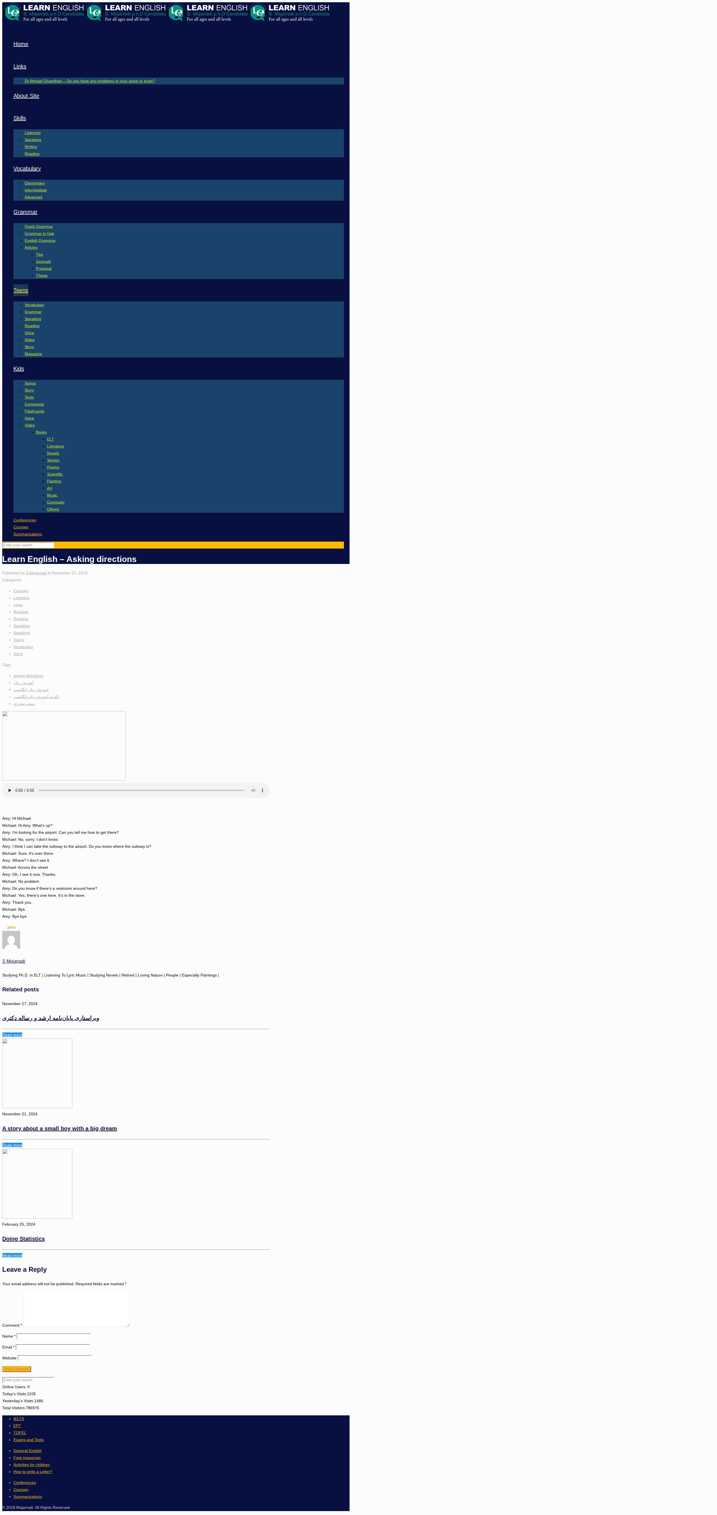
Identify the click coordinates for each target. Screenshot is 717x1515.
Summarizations (27, 534)
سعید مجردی (24, 703)
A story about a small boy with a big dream (59, 1128)
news (18, 605)
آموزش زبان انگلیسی (30, 689)
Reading (20, 612)
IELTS (18, 1418)
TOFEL (19, 1432)
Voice (18, 654)
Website (9, 1358)
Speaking (21, 626)
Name (8, 1336)
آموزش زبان (23, 682)
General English (27, 1450)
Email (8, 1347)
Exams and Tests (28, 1439)
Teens (18, 640)
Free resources (27, 1457)
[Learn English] (165, 20)
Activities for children (31, 1464)
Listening (21, 598)
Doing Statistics (23, 1239)
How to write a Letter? (32, 1471)
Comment (12, 1325)
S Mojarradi (36, 573)
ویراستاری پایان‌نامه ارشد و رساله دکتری (50, 1018)
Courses (20, 527)
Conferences (24, 520)
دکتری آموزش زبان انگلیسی (36, 696)
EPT (17, 1425)
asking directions (28, 675)
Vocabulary (23, 647)
